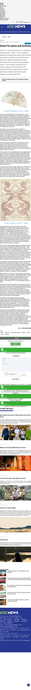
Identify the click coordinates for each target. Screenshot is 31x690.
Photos (25, 32)
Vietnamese (26, 22)
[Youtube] (22, 22)
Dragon (23, 332)
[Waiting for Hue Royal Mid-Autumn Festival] (15, 463)
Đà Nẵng (2, 10)
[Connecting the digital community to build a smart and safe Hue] (3, 602)
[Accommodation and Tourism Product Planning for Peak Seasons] (3, 588)
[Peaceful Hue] (15, 555)
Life (17, 32)
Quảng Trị (2, 17)
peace (2, 332)
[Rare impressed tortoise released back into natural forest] (15, 433)
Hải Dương (2, 11)
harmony (7, 332)
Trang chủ (4, 36)
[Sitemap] (17, 22)
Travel (9, 32)
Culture (6, 32)
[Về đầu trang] (28, 685)
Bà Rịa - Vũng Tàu (4, 18)
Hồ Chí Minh (3, 6)
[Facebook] (19, 22)
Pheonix (7, 334)
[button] (15, 644)
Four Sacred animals (15, 332)
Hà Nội (1, 4)
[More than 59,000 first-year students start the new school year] (3, 595)
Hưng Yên (2, 13)
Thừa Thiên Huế (4, 20)
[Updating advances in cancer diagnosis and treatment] (3, 573)
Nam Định (2, 15)
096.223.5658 (3, 1)
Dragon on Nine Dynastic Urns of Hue (11, 79)
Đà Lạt (1, 7)
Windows (21, 32)
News (2, 32)
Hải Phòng (2, 14)
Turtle (2, 334)
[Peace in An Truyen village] (15, 525)
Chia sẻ (27, 43)
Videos (28, 32)
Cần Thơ (2, 9)
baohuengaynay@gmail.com (13, 625)
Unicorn (28, 332)
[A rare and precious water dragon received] (15, 493)
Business (14, 32)
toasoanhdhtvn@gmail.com (13, 1)
